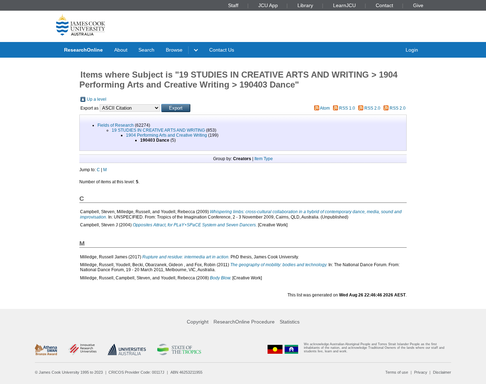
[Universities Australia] (127, 349)
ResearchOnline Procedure (244, 322)
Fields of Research (115, 125)
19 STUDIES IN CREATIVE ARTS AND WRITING (158, 130)
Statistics (290, 322)
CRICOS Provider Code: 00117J (136, 372)
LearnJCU (344, 5)
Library (305, 5)
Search (146, 50)
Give (418, 5)
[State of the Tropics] (179, 349)
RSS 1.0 (347, 108)
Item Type (263, 158)
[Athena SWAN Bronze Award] (46, 349)
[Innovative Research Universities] (82, 349)
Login (412, 50)
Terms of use (396, 372)
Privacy (420, 372)
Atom (325, 108)
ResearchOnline (83, 50)
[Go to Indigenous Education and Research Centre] (275, 349)
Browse (174, 50)
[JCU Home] (80, 25)
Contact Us (221, 50)
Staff (233, 5)
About (120, 50)
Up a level (96, 99)
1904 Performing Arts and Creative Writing (166, 135)
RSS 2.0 (372, 108)
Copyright (197, 322)
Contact (384, 5)
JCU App (268, 5)
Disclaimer (442, 372)
